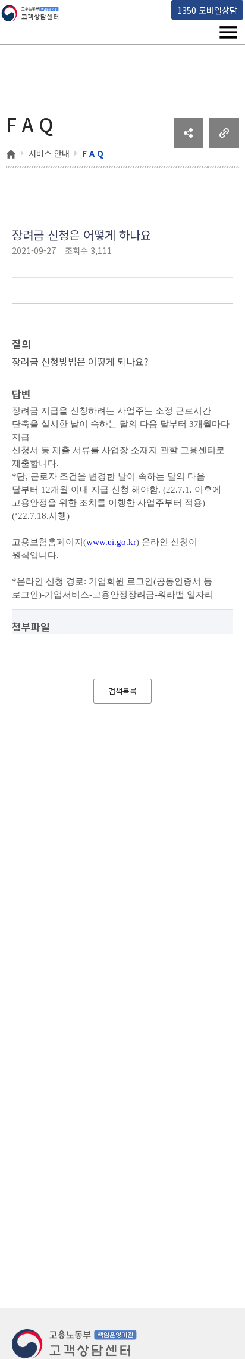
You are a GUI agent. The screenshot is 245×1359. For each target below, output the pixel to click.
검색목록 (122, 690)
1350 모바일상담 (207, 10)
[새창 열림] (188, 144)
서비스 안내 (49, 153)
